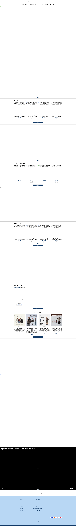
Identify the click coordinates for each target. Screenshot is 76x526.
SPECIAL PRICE (25, 4)
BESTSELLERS (31, 4)
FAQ (53, 4)
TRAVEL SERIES (45, 4)
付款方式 (21, 506)
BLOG (50, 4)
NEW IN (36, 4)
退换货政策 (21, 508)
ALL (39, 4)
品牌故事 (21, 501)
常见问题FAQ (22, 512)
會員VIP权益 (21, 510)
